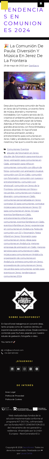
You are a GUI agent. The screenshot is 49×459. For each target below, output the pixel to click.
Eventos (25, 149)
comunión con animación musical (26, 171)
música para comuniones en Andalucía (23, 254)
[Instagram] (24, 368)
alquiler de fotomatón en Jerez (22, 153)
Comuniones (13, 149)
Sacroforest (28, 447)
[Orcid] (36, 368)
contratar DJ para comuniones (19, 204)
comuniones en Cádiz (24, 196)
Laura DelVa (26, 453)
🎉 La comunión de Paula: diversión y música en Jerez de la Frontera (23, 53)
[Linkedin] (12, 368)
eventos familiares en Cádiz (30, 222)
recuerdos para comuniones (18, 269)
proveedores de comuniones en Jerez (23, 265)
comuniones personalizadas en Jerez (22, 200)
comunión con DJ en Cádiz (17, 174)
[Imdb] (30, 368)
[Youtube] (18, 368)
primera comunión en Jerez (29, 261)
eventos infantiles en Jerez (17, 225)
